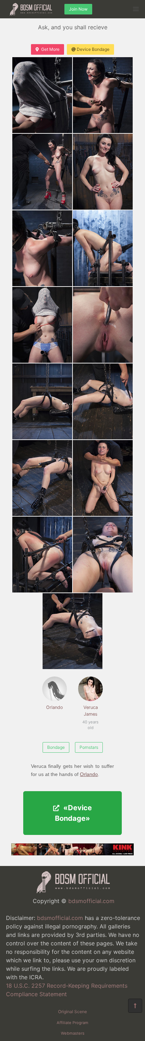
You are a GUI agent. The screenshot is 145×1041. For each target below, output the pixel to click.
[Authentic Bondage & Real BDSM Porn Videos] (72, 853)
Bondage (56, 747)
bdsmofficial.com (91, 900)
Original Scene (72, 1011)
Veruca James (90, 714)
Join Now (78, 9)
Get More (50, 49)
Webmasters (72, 1033)
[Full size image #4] (42, 248)
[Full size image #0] (42, 95)
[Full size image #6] (42, 325)
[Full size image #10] (42, 478)
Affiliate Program (72, 1022)
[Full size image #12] (42, 554)
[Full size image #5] (103, 248)
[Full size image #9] (103, 401)
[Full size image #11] (103, 478)
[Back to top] (135, 1006)
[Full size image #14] (72, 631)
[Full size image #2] (42, 172)
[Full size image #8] (42, 401)
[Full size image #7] (103, 325)
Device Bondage (93, 49)
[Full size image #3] (103, 172)
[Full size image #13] (103, 554)
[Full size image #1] (103, 95)
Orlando (54, 707)
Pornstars (89, 747)
